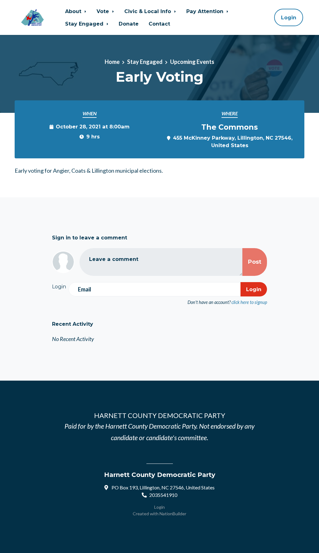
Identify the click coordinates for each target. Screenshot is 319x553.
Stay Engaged (85, 24)
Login (288, 17)
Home (112, 61)
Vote (104, 11)
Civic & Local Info (148, 11)
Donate (129, 24)
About (74, 11)
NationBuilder (173, 513)
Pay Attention (205, 11)
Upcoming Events (192, 61)
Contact (159, 24)
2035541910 (163, 495)
